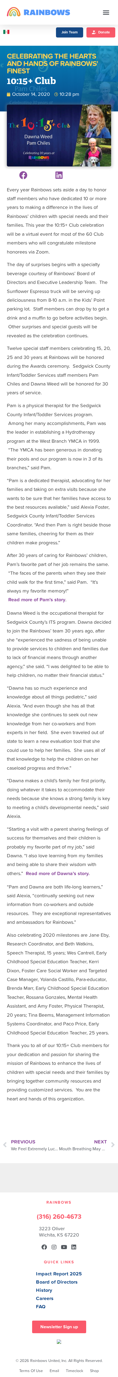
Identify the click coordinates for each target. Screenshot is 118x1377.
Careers (45, 1298)
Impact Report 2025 (59, 1274)
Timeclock (74, 1371)
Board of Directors (57, 1282)
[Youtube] (64, 1247)
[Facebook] (44, 1247)
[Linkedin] (74, 1247)
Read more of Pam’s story (36, 600)
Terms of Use (31, 1371)
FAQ (41, 1307)
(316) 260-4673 (59, 1217)
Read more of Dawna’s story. (58, 873)
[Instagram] (54, 1247)
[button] (106, 12)
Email (54, 1371)
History (44, 1290)
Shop (94, 1371)
